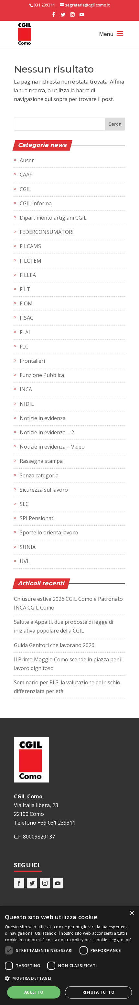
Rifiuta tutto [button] (98, 992)
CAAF (26, 174)
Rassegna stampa (41, 460)
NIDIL (27, 403)
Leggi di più (121, 939)
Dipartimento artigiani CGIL (53, 217)
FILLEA (28, 275)
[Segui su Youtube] (58, 883)
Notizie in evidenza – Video (52, 446)
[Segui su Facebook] (19, 883)
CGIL (25, 189)
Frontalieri (32, 360)
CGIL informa (36, 203)
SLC (24, 504)
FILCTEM (30, 260)
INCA (26, 389)
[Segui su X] (32, 883)
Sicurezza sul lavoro (44, 489)
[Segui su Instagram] (45, 883)
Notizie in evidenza (43, 418)
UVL (25, 561)
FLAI (25, 332)
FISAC (26, 317)
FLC (24, 346)
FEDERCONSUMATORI (47, 231)
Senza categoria (39, 475)
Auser (27, 160)
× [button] (131, 913)
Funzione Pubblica (42, 375)
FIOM (26, 303)
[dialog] (69, 955)
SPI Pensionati (37, 518)
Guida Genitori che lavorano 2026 (54, 645)
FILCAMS (30, 246)
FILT (25, 289)
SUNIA (28, 547)
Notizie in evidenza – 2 (47, 432)
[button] (69, 978)
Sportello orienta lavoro (49, 532)
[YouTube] (82, 16)
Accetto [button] (34, 992)
